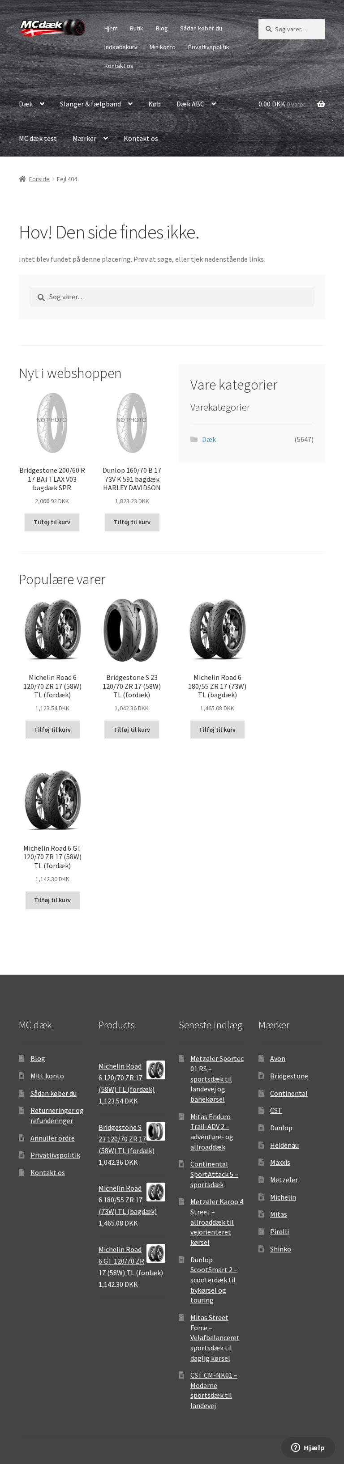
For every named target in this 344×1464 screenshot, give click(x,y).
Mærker (84, 138)
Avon (277, 1058)
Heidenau (284, 1145)
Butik (136, 28)
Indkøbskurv (121, 47)
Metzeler (284, 1179)
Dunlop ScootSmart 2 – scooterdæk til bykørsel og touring (213, 1280)
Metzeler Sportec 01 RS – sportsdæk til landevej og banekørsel (217, 1078)
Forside (39, 179)
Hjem (111, 28)
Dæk (26, 103)
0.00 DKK (281, 103)
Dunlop (281, 1127)
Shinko (280, 1248)
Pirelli (279, 1231)
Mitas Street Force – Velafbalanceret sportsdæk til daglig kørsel (215, 1337)
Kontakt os (118, 66)
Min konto (163, 47)
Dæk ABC (190, 103)
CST (276, 1110)
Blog (162, 28)
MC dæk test (38, 138)
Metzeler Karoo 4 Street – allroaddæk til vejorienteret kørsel (216, 1222)
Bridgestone (289, 1075)
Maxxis (280, 1162)
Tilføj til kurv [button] (52, 522)
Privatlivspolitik (208, 47)
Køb (154, 103)
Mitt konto (47, 1075)
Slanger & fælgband (90, 103)
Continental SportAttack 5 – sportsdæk (214, 1173)
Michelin (283, 1196)
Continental (289, 1093)
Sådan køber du (201, 28)
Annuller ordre (52, 1137)
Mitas (278, 1213)
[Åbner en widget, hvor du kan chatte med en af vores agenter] (308, 1448)
